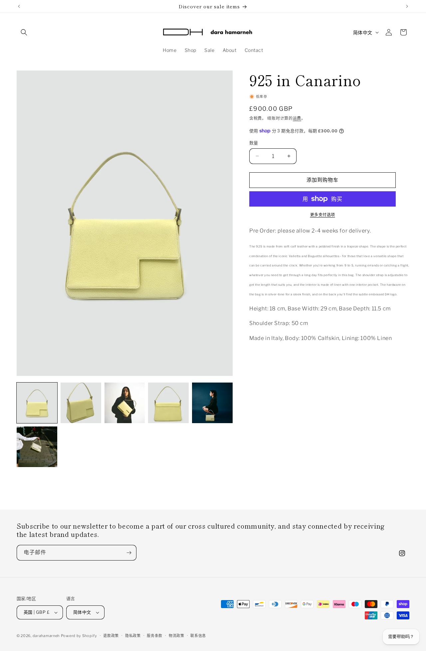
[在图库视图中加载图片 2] (81, 403)
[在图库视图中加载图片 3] (125, 403)
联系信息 (198, 635)
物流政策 (176, 635)
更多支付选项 (322, 214)
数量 (253, 142)
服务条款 (154, 635)
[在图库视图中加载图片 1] (37, 403)
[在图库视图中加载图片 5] (212, 403)
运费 (297, 118)
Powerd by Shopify (79, 635)
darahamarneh (46, 635)
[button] (24, 32)
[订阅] (128, 553)
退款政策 (111, 635)
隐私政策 (133, 635)
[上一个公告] (19, 6)
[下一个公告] (407, 6)
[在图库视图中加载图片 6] (37, 446)
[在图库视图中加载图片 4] (168, 403)
